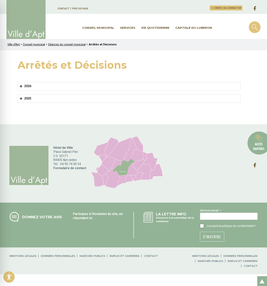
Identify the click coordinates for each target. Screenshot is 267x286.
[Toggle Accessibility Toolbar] (9, 277)
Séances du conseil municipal (67, 44)
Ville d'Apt (13, 44)
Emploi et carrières (125, 255)
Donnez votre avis (42, 217)
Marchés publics (92, 255)
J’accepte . (231, 225)
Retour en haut (261, 277)
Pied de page (80, 8)
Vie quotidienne (155, 28)
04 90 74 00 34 (70, 164)
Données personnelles (58, 255)
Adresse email (210, 210)
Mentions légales (22, 255)
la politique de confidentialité (236, 225)
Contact (63, 8)
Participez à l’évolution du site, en (98, 214)
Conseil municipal (98, 28)
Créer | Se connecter (227, 7)
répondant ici (82, 218)
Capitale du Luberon (193, 28)
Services (127, 28)
